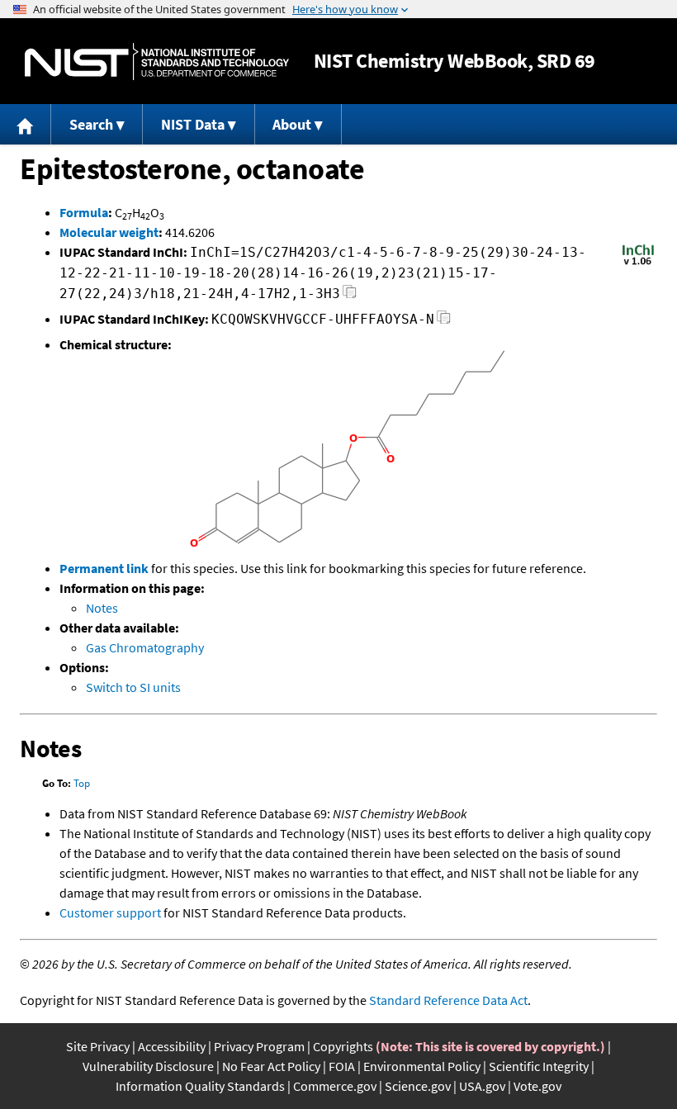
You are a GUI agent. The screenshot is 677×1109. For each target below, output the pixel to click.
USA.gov (482, 1086)
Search (91, 124)
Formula (83, 212)
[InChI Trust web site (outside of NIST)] (638, 263)
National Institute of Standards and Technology (157, 61)
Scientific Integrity (539, 1066)
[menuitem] (25, 124)
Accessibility (172, 1046)
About (291, 124)
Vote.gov (537, 1086)
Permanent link (104, 568)
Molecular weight (109, 232)
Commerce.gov (334, 1086)
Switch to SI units (133, 687)
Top (81, 783)
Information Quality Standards (200, 1086)
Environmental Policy (422, 1066)
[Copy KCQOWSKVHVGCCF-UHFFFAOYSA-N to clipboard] (444, 321)
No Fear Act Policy (271, 1066)
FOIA (342, 1066)
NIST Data (193, 124)
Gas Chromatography (145, 647)
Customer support (110, 912)
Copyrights (343, 1046)
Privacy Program (259, 1046)
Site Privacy (98, 1046)
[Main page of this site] (25, 124)
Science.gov (418, 1086)
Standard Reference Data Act (448, 1000)
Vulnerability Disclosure (148, 1066)
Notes (102, 608)
